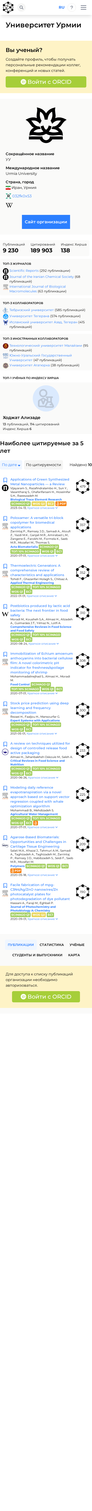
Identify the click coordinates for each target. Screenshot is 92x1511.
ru (62, 7)
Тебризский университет (31, 310)
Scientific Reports (24, 270)
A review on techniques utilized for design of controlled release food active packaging (40, 748)
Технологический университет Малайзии (45, 345)
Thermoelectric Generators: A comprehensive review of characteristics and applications (37, 570)
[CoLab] (8, 7)
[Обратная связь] (71, 7)
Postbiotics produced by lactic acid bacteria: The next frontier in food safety (40, 610)
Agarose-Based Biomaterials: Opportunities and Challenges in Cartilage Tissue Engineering (38, 842)
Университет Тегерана (29, 316)
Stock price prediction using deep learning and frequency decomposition (39, 708)
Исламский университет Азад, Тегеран (43, 322)
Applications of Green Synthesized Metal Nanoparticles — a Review (39, 481)
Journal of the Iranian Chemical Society (41, 277)
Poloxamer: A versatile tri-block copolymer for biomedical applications (36, 522)
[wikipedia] (9, 205)
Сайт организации (46, 221)
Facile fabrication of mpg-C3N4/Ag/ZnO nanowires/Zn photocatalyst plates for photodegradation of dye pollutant (40, 892)
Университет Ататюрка (29, 365)
